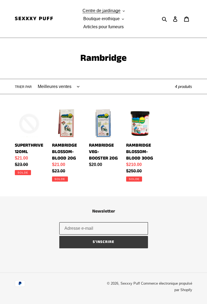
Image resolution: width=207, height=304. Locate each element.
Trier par (23, 87)
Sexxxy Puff (34, 19)
